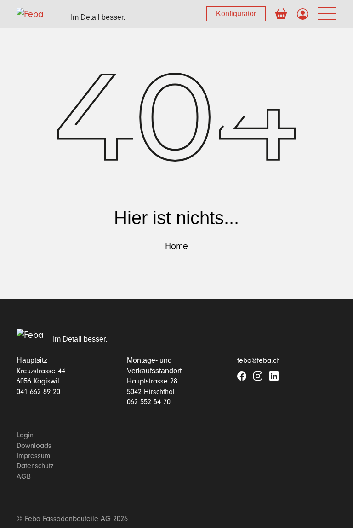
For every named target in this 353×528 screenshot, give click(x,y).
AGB (24, 476)
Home (176, 246)
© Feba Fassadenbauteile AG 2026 (72, 519)
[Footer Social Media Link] (241, 377)
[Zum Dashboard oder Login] (302, 14)
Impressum (33, 456)
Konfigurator (236, 13)
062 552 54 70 (149, 402)
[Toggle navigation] (327, 14)
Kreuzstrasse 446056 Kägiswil (41, 376)
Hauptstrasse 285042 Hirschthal (152, 386)
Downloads (34, 445)
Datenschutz (35, 466)
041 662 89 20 (38, 392)
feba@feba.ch (258, 360)
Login (25, 435)
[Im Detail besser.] (30, 334)
